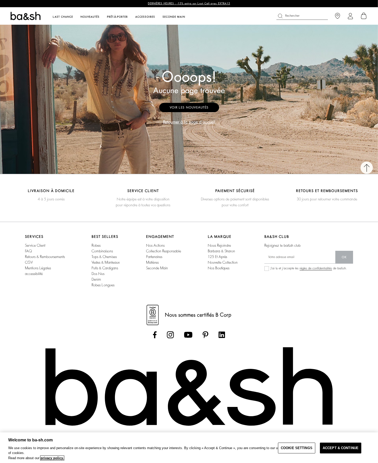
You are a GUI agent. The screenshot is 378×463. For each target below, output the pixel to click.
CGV (29, 262)
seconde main (157, 268)
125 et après (217, 257)
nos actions (155, 245)
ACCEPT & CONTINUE (340, 448)
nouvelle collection (223, 262)
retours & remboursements (45, 257)
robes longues (103, 285)
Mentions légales (38, 268)
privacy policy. (52, 458)
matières (152, 262)
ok (344, 257)
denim (96, 279)
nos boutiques (218, 268)
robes (96, 245)
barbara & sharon (221, 251)
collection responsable (163, 251)
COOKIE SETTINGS (296, 448)
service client (35, 245)
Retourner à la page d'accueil (189, 122)
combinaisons (102, 251)
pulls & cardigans (105, 268)
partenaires (154, 257)
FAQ (28, 251)
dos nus (98, 273)
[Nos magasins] (337, 16)
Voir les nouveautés (189, 107)
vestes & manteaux (106, 262)
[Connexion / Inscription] (350, 16)
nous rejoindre (219, 245)
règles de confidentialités (316, 268)
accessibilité (34, 273)
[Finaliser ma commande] (364, 16)
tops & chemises (104, 257)
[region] (189, 447)
